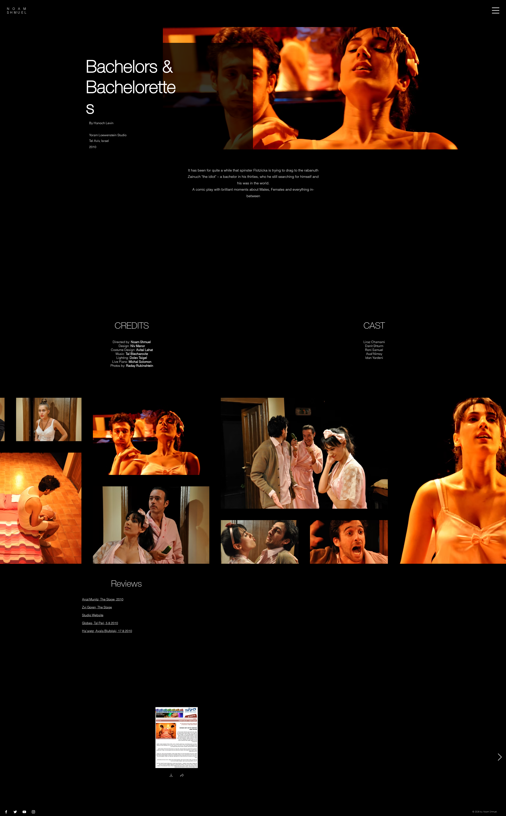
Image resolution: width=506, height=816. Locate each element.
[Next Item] (500, 757)
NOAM (18, 9)
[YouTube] (24, 812)
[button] (495, 10)
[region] (497, 12)
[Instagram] (33, 812)
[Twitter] (15, 812)
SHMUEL (17, 12)
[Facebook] (6, 812)
